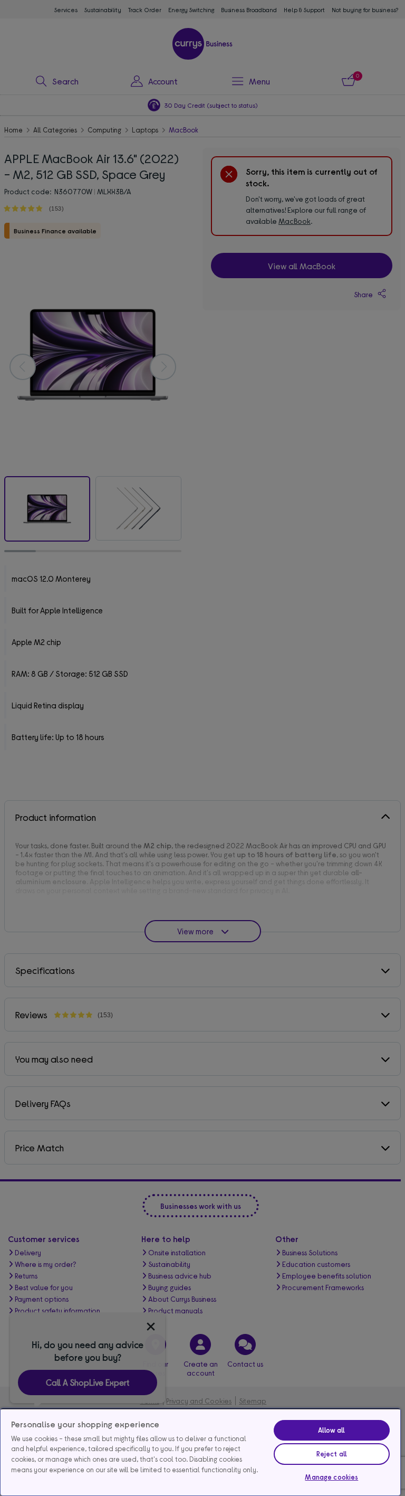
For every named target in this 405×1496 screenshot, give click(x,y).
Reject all (331, 1454)
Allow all (331, 1430)
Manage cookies (331, 1477)
